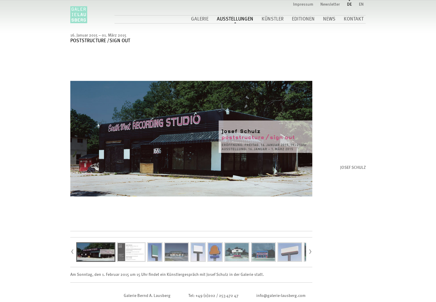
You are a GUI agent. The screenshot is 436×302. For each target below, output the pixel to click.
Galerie (200, 19)
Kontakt (354, 19)
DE (349, 4)
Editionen (303, 19)
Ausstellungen (235, 19)
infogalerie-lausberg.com (280, 296)
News (329, 19)
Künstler (273, 19)
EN (361, 4)
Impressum (303, 4)
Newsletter (330, 4)
